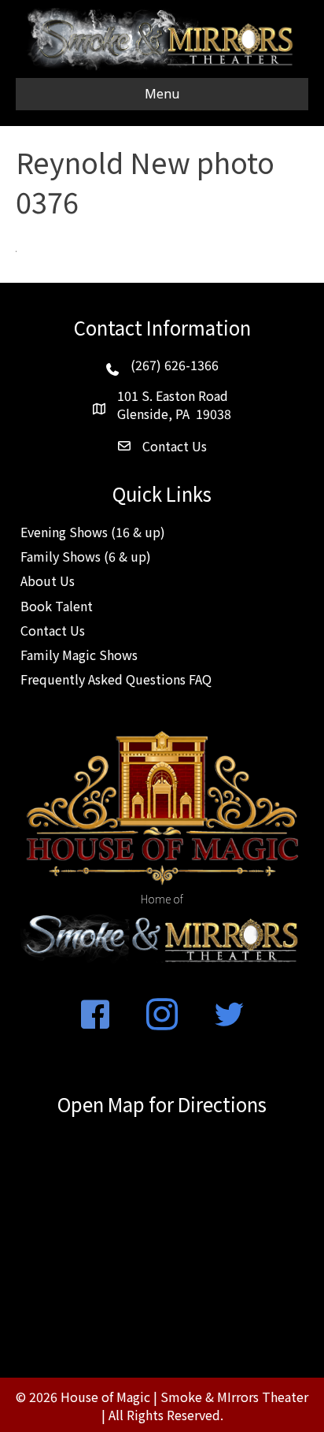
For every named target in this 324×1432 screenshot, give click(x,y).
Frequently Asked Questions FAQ (116, 679)
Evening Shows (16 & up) (92, 531)
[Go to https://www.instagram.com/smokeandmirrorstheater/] (162, 1015)
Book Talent (56, 605)
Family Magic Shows (79, 654)
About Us (47, 580)
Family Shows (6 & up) (85, 556)
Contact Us (52, 630)
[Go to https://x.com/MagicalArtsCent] (229, 1015)
